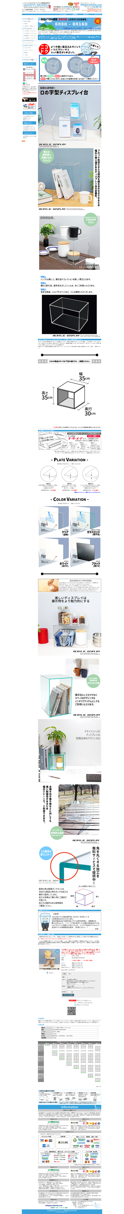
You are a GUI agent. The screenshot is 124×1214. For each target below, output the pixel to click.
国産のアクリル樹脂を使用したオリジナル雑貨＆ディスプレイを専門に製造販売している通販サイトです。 (48, 11)
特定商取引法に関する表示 (70, 1210)
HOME (39, 33)
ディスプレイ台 (27, 28)
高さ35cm (69, 33)
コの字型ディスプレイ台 (30, 31)
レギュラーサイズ (28, 43)
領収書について (27, 118)
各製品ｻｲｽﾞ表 (27, 123)
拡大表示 (51, 972)
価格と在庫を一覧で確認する (68, 969)
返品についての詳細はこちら (84, 1000)
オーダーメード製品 (28, 59)
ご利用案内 (75, 14)
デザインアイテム (28, 45)
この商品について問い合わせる (84, 1002)
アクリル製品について (28, 116)
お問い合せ (86, 14)
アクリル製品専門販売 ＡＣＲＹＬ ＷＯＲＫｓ (34, 9)
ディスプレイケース (28, 40)
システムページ (28, 133)
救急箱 (25, 52)
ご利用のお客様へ (29, 113)
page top (98, 1086)
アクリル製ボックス (28, 19)
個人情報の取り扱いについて (54, 1210)
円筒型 (25, 23)
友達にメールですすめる (83, 1004)
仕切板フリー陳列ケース (30, 26)
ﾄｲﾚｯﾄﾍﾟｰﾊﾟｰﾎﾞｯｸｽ (28, 50)
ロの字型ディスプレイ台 (30, 33)
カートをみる (63, 14)
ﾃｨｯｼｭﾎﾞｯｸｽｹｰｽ (27, 47)
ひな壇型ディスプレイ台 (30, 38)
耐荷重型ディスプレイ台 (30, 35)
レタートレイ (27, 57)
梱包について (26, 119)
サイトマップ (97, 14)
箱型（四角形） (27, 21)
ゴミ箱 (25, 55)
